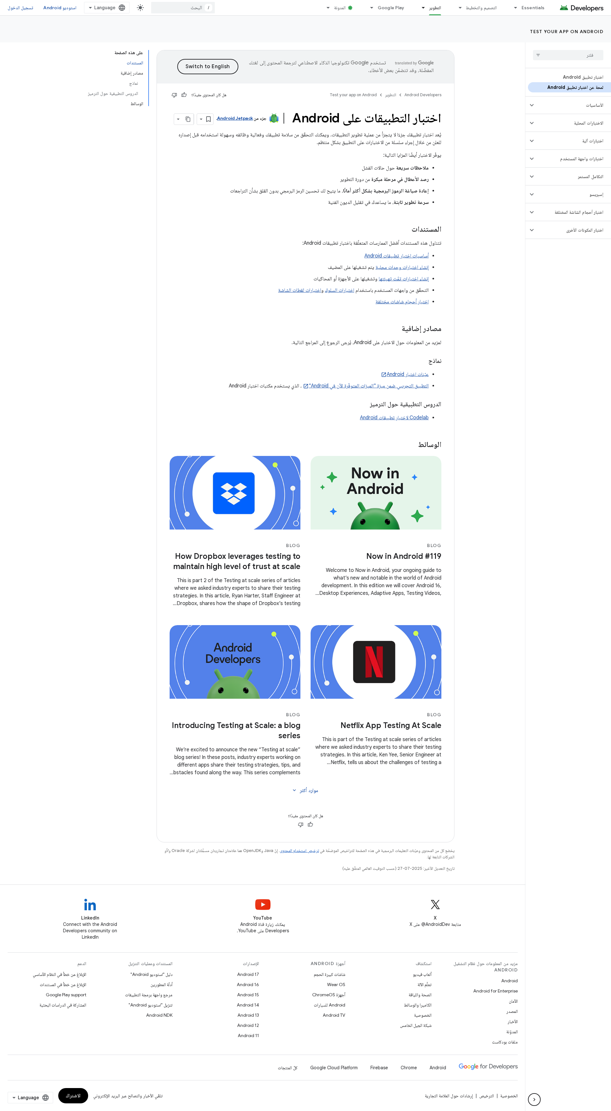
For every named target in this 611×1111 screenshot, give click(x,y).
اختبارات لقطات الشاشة (299, 290)
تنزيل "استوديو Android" (150, 1005)
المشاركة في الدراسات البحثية (62, 1005)
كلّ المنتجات (288, 1068)
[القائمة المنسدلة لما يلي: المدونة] (325, 7)
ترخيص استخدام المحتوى (299, 850)
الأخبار (513, 1021)
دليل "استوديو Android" (151, 974)
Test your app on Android (566, 31)
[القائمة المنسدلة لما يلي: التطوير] (420, 7)
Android (509, 981)
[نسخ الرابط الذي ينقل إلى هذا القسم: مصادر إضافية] (395, 329)
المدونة (340, 8)
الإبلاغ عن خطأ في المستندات (63, 984)
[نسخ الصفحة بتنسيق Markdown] (188, 119)
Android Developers (422, 94)
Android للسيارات (329, 1005)
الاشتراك (73, 1096)
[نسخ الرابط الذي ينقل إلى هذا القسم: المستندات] (405, 230)
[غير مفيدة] (174, 95)
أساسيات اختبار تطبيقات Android (396, 256)
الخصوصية (423, 1015)
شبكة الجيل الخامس (416, 1025)
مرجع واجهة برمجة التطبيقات (148, 995)
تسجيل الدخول (20, 8)
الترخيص (486, 1095)
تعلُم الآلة (425, 984)
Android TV (334, 1015)
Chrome (409, 1068)
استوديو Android (59, 8)
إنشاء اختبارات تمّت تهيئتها (404, 279)
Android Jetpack (235, 118)
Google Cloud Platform (334, 1068)
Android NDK (159, 1015)
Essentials (533, 8)
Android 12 (248, 1025)
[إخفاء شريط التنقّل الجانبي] (534, 1099)
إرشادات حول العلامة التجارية (449, 1095)
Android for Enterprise (495, 991)
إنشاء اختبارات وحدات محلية (402, 267)
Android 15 (248, 995)
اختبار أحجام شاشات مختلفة (402, 302)
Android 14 (248, 1005)
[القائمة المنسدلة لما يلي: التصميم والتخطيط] (457, 7)
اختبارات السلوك (339, 290)
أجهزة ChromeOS (328, 995)
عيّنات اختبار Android (408, 374)
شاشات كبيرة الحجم (329, 974)
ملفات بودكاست (505, 1042)
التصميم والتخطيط (481, 8)
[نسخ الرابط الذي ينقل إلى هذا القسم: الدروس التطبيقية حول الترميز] (363, 404)
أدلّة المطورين (161, 984)
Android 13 (248, 1015)
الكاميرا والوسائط (418, 1005)
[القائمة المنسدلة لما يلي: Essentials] (513, 7)
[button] (573, 105)
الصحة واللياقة (420, 995)
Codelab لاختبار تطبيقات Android (394, 418)
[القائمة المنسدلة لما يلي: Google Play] (369, 7)
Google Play (391, 8)
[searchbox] (568, 55)
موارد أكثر (304, 790)
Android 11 (248, 1035)
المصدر (512, 1011)
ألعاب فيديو (422, 974)
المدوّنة (512, 1032)
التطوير (435, 8)
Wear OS (336, 984)
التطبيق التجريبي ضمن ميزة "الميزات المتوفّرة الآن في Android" (369, 386)
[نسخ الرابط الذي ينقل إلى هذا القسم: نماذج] (422, 361)
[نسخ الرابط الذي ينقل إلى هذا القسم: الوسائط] (411, 445)
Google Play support (66, 995)
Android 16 (248, 984)
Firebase (379, 1068)
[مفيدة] (184, 95)
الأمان (513, 1001)
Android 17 (248, 974)
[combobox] (183, 7)
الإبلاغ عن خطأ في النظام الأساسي (59, 974)
